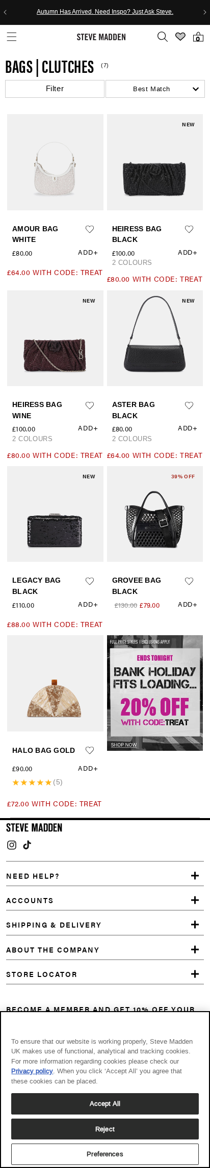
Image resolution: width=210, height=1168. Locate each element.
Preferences (105, 1154)
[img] (11, 845)
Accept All (105, 1103)
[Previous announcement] (5, 12)
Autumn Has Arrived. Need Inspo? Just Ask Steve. (105, 12)
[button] (11, 37)
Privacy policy (32, 1071)
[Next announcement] (205, 12)
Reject (105, 1129)
